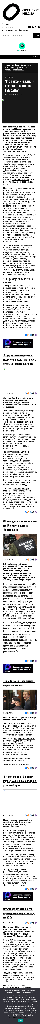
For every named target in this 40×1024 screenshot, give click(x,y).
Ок (21, 1021)
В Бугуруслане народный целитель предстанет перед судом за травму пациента (20, 359)
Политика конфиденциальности (20, 1017)
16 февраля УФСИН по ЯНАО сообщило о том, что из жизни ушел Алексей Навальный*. (19, 741)
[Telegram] (31, 335)
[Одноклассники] (28, 335)
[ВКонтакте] (26, 335)
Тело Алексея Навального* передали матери (19, 683)
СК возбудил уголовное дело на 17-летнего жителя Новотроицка (20, 525)
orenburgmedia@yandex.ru (17, 30)
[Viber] (36, 335)
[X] (33, 335)
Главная (9, 65)
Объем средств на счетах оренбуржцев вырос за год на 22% (19, 913)
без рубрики (20, 65)
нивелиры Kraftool (20, 179)
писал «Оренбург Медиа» (16, 489)
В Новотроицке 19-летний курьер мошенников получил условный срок (20, 780)
